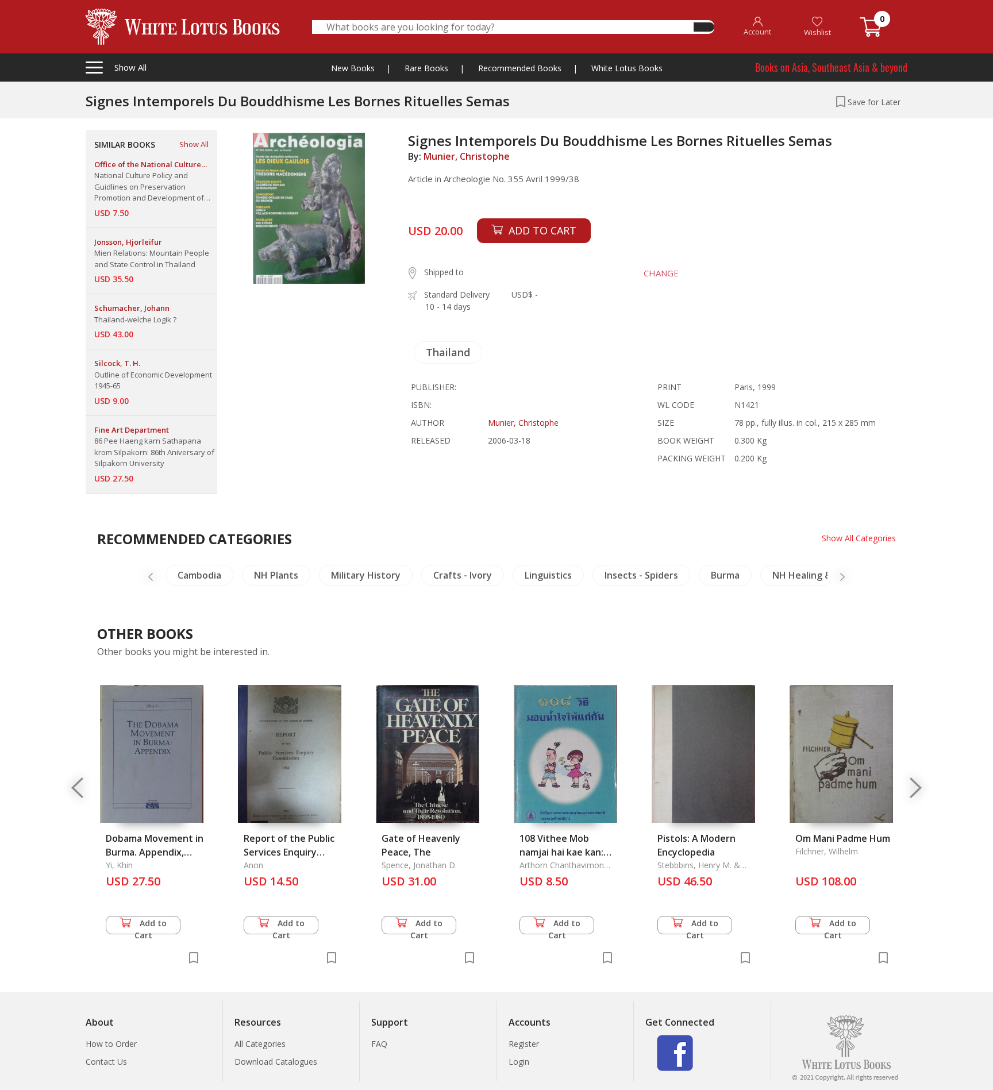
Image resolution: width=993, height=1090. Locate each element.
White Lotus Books (627, 68)
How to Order (111, 1043)
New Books (353, 68)
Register (524, 1043)
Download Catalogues (275, 1061)
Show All (194, 144)
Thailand (448, 352)
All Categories (260, 1043)
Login (519, 1061)
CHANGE (661, 273)
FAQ (379, 1043)
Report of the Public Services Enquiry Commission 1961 (289, 852)
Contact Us (106, 1061)
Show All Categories (859, 538)
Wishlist (817, 32)
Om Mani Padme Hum (842, 838)
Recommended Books (519, 68)
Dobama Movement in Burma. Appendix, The (154, 852)
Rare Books (426, 68)
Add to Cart (150, 926)
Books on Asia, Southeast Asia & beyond (831, 67)
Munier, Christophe (467, 156)
